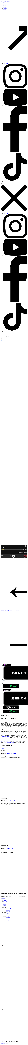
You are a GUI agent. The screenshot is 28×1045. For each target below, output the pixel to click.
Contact (5, 8)
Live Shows (5, 901)
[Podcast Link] (7, 665)
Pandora (8, 910)
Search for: (3, 335)
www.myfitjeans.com (5, 741)
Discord (7, 918)
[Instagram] (15, 88)
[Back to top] (7, 1043)
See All (2, 748)
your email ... (3, 896)
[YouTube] (15, 105)
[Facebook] (15, 152)
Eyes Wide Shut (9, 848)
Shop (4, 902)
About (4, 7)
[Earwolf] (3, 2)
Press (7, 914)
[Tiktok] (15, 180)
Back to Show (11, 610)
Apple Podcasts (9, 908)
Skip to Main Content (5, 1)
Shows (4, 4)
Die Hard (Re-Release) (12, 753)
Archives (8, 911)
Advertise (8, 917)
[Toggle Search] (14, 197)
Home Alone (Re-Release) (12, 800)
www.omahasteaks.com (9, 742)
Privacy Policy (4, 1043)
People (4, 5)
